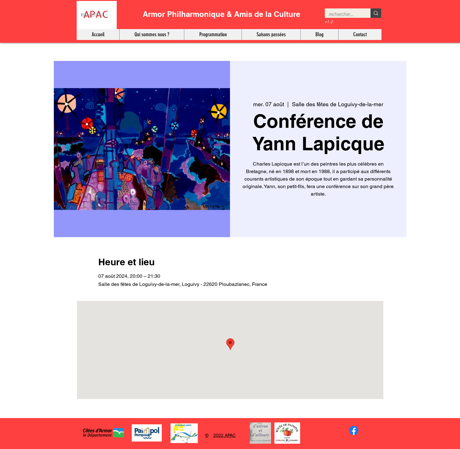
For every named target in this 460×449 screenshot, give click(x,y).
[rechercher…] (376, 13)
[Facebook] (354, 430)
